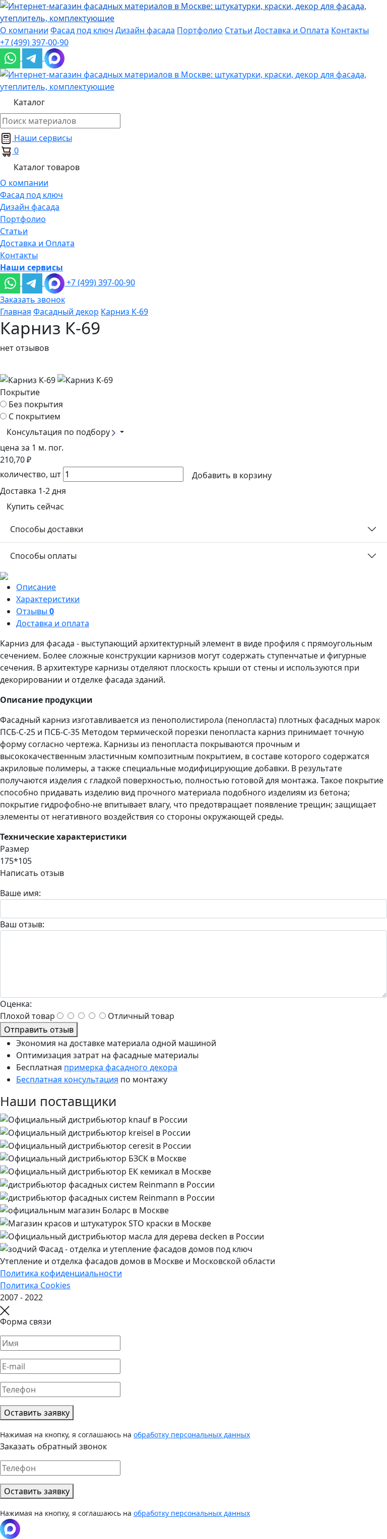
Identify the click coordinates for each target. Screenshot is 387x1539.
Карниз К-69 (124, 311)
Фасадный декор (66, 311)
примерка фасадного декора (120, 1067)
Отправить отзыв (39, 1029)
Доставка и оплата (52, 623)
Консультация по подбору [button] (59, 431)
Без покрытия (36, 404)
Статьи (238, 30)
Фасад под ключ (81, 30)
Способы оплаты (43, 555)
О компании (24, 30)
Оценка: (16, 1003)
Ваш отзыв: (22, 924)
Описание (36, 587)
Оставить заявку (37, 1412)
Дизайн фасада (145, 30)
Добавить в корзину (232, 475)
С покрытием (34, 416)
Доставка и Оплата (291, 30)
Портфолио (200, 30)
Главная (15, 311)
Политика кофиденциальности (61, 1273)
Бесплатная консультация (67, 1079)
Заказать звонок (32, 299)
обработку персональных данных (192, 1434)
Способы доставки (46, 529)
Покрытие (20, 392)
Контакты (350, 30)
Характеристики (48, 599)
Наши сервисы (42, 137)
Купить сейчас (35, 506)
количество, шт (30, 474)
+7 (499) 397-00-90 (34, 42)
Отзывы (35, 611)
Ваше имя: (20, 893)
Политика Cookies (35, 1285)
